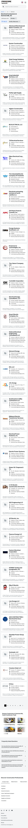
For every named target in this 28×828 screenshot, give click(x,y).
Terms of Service (4, 817)
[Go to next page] (23, 705)
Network (4, 3)
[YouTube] (12, 810)
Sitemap (2, 822)
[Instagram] (9, 810)
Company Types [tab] (5, 781)
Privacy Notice (3, 815)
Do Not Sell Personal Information (7, 820)
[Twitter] (6, 810)
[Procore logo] (6, 1)
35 (20, 705)
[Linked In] (1, 810)
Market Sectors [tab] (14, 781)
